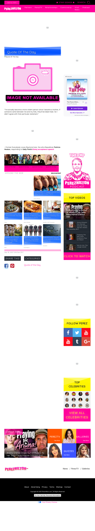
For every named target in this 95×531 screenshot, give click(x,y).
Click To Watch (77, 256)
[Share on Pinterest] (12, 266)
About (26, 487)
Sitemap (59, 487)
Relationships (51, 7)
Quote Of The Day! (10, 166)
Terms (51, 487)
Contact (67, 487)
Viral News (77, 9)
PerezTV (38, 7)
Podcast (86, 7)
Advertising (35, 487)
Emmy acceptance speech (43, 149)
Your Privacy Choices (49, 502)
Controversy (66, 7)
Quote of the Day (32, 265)
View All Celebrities (77, 415)
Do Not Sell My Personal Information (47, 495)
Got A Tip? (11, 2)
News (65, 469)
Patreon (28, 7)
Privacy (45, 487)
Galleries (86, 469)
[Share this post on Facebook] (6, 266)
